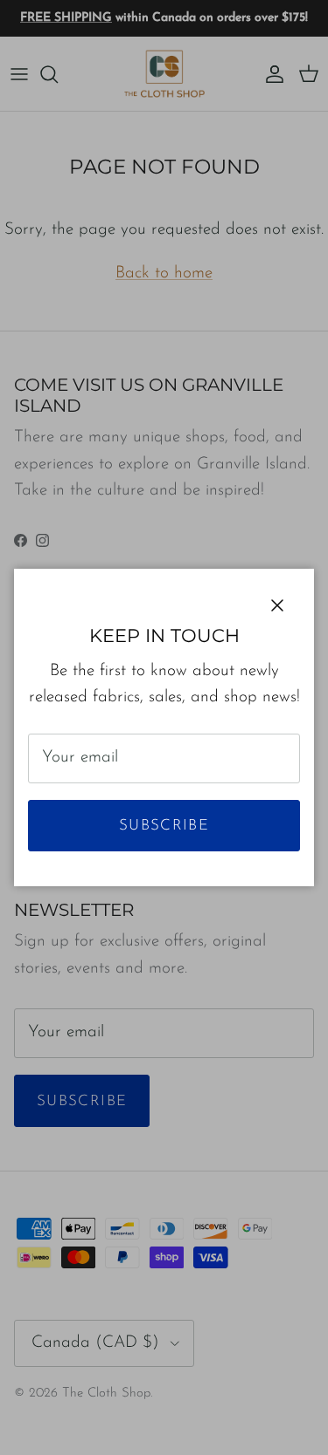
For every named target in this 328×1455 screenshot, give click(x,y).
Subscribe (164, 825)
